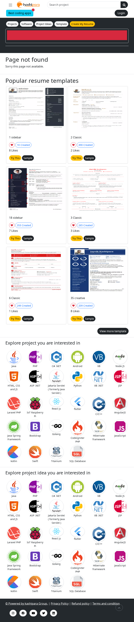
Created (23, 145)
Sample (28, 158)
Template (61, 24)
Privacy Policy (60, 603)
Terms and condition (106, 603)
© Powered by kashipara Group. (26, 603)
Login (121, 13)
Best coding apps (20, 12)
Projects (12, 24)
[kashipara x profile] (43, 613)
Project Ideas (43, 24)
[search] (124, 4)
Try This (15, 158)
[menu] (10, 4)
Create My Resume (82, 24)
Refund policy (81, 603)
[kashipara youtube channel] (33, 613)
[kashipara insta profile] (13, 613)
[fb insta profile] (23, 613)
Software (26, 24)
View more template (113, 331)
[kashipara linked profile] (53, 613)
